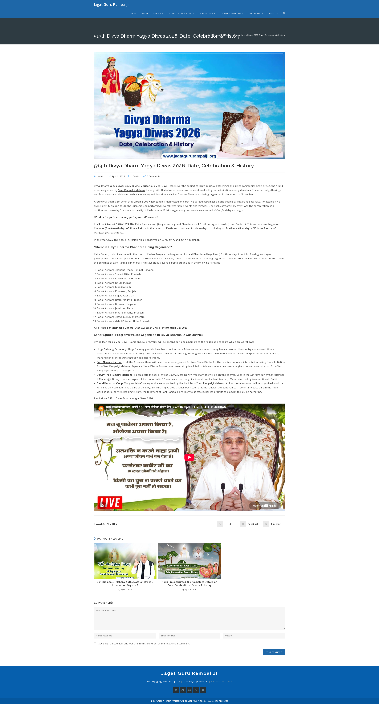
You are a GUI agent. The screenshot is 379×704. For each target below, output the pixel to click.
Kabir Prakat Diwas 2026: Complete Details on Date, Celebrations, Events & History (189, 584)
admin (101, 176)
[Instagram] (189, 690)
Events (136, 176)
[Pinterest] (196, 690)
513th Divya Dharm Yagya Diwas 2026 (130, 398)
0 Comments (153, 176)
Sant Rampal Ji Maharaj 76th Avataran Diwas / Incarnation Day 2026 (147, 327)
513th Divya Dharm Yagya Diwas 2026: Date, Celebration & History (254, 35)
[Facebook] (183, 690)
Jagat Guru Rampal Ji (111, 4)
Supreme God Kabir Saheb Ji (148, 201)
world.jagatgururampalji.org (163, 681)
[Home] (209, 35)
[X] (176, 690)
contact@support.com (195, 681)
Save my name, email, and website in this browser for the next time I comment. (144, 643)
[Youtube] (203, 690)
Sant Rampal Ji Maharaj (131, 190)
